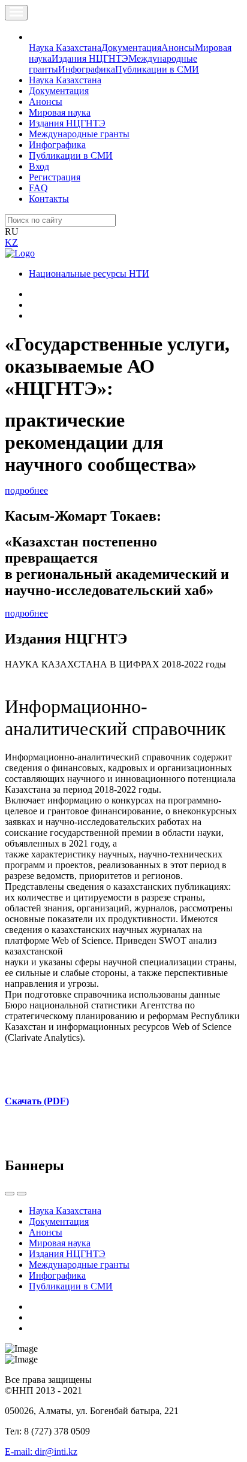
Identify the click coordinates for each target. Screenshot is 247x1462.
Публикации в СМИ (157, 69)
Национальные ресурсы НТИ (89, 273)
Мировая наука (60, 112)
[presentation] (9, 1193)
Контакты (49, 199)
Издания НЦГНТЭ (90, 58)
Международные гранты (79, 134)
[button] (35, 37)
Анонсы (178, 48)
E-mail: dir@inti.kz (41, 1451)
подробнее (26, 490)
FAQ (38, 188)
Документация (131, 48)
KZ (11, 242)
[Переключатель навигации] (16, 12)
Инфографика (86, 69)
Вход (39, 166)
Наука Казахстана (65, 48)
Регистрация (54, 177)
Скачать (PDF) (37, 1101)
